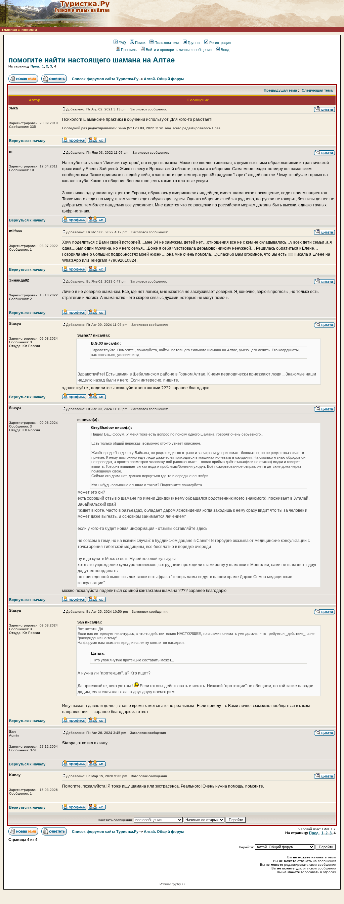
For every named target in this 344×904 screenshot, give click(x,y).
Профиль (129, 50)
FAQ (122, 43)
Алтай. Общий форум (164, 79)
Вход (225, 50)
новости (29, 30)
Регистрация (220, 43)
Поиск (140, 43)
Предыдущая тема (280, 90)
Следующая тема (317, 90)
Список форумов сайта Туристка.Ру (105, 79)
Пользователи (167, 43)
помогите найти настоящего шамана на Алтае (91, 60)
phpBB (179, 884)
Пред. (35, 66)
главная (9, 30)
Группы (194, 43)
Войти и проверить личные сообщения (179, 50)
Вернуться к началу (27, 141)
